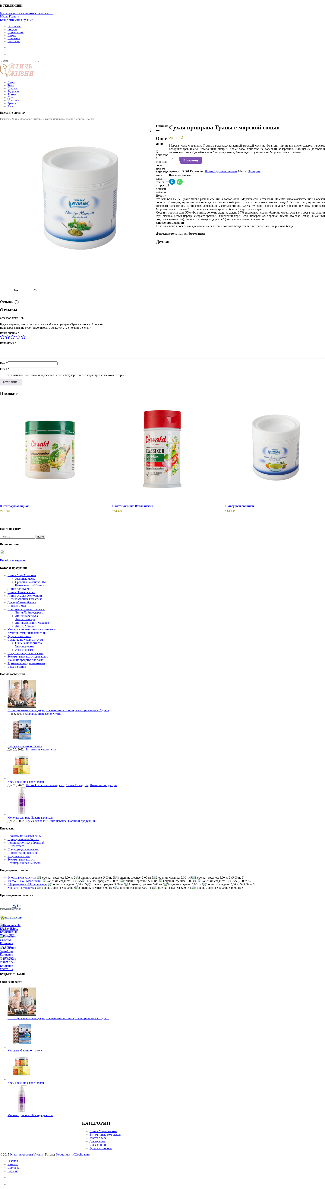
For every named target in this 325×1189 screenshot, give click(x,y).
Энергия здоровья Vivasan (26, 1154)
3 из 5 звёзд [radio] (13, 337)
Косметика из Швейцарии (73, 1154)
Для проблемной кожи (22, 602)
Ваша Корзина (17, 666)
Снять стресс (16, 846)
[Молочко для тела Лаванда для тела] (22, 814)
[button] (149, 130)
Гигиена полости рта (28, 643)
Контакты (14, 41)
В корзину (191, 160)
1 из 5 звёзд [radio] (2, 337)
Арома (12, 94)
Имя (4, 363)
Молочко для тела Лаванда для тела (30, 817)
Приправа (254, 171)
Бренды (12, 103)
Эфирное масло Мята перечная (27, 884)
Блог (11, 106)
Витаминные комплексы (41, 749)
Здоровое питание (19, 636)
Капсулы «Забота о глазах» (25, 746)
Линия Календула (26, 615)
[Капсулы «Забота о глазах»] (22, 742)
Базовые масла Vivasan (29, 585)
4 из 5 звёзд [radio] (18, 337)
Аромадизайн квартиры (23, 852)
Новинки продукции (103, 785)
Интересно (45, 713)
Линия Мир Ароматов (22, 575)
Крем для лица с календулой (26, 781)
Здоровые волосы (101, 1148)
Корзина (13, 1171)
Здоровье (13, 91)
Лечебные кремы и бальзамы (26, 609)
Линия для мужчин (20, 588)
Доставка (13, 1167)
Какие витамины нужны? (16, 19)
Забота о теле (98, 1138)
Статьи (57, 713)
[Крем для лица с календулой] (22, 778)
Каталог (13, 1164)
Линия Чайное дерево (29, 612)
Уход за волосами (19, 856)
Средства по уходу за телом (25, 639)
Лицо (11, 82)
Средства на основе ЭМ (30, 582)
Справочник (16, 32)
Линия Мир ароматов (103, 1131)
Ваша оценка (9, 333)
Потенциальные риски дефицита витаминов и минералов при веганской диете (58, 710)
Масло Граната (9, 16)
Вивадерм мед (17, 605)
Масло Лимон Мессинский (25, 881)
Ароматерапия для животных (26, 663)
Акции (12, 35)
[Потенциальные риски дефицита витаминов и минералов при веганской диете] (22, 707)
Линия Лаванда (25, 619)
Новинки (13, 100)
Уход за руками (24, 646)
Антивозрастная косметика (25, 599)
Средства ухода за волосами (25, 653)
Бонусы (12, 29)
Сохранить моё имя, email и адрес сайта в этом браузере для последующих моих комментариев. (66, 375)
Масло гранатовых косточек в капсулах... (26, 13)
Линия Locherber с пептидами (45, 785)
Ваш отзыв (8, 342)
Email (4, 369)
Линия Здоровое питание (27, 118)
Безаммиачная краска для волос (28, 656)
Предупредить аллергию (23, 849)
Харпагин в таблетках (22, 887)
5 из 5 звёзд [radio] (23, 337)
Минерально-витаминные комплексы (32, 629)
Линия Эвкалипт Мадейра (32, 622)
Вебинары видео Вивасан (24, 862)
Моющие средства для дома (25, 659)
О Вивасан (14, 26)
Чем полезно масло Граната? (26, 842)
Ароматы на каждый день (24, 835)
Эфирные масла (25, 578)
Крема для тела (35, 821)
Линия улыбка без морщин (25, 595)
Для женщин (98, 1144)
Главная (5, 118)
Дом (10, 97)
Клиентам (14, 38)
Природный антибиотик (23, 839)
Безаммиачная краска (21, 859)
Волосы (12, 88)
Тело (11, 85)
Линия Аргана (24, 626)
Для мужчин (98, 1141)
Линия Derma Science (21, 592)
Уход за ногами (24, 649)
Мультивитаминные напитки (26, 632)
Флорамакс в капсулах (22, 877)
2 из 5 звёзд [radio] (7, 337)
